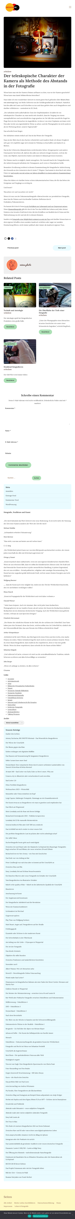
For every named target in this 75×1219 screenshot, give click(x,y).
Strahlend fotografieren (13, 367)
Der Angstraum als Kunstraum (16, 898)
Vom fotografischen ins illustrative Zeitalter (21, 880)
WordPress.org (11, 504)
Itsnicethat (12, 705)
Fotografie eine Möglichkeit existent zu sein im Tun (31, 219)
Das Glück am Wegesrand (15, 807)
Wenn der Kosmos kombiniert (16, 907)
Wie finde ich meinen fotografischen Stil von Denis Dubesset (28, 1126)
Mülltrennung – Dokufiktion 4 (16, 1002)
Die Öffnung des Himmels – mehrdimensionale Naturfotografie (28, 1153)
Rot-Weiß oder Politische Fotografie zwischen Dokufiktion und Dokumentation (35, 998)
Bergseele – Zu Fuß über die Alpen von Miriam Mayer (25, 1029)
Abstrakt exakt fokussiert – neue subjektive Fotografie (25, 1108)
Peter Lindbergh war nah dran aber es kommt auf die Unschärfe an (30, 862)
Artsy (9, 683)
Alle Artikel (8, 1203)
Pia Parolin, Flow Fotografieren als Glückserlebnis (24, 1091)
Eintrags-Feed (11, 496)
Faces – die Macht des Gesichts (17, 1077)
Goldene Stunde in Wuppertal (16, 989)
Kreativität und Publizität (15, 1104)
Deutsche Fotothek (15, 693)
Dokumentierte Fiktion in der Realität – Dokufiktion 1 (25, 1024)
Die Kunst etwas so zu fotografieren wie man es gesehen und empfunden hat (34, 803)
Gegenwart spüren (12, 916)
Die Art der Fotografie (14, 947)
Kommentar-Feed (12, 500)
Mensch (9, 1037)
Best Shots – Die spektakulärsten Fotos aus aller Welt (25, 1055)
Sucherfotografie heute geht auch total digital (22, 842)
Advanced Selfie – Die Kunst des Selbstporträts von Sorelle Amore (29, 1033)
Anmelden (9, 491)
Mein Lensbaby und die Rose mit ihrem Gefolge (23, 811)
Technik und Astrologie (13, 310)
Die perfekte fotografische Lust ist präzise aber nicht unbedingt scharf (31, 834)
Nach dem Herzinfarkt (14, 1015)
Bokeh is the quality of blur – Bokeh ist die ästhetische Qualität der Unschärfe (34, 885)
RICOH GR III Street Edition (16, 1164)
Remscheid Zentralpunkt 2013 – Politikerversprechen (25, 816)
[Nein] (73, 1215)
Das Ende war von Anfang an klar (17, 858)
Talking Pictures (14, 714)
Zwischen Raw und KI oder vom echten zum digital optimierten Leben (31, 1130)
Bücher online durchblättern (24, 1203)
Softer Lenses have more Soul (16, 760)
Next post (62, 248)
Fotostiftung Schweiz (15, 698)
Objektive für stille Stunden (16, 955)
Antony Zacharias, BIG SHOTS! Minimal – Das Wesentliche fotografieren (32, 738)
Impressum (8, 1206)
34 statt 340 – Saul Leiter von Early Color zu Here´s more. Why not (29, 772)
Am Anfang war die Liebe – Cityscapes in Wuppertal (24, 942)
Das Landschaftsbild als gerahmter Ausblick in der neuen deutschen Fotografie (34, 1144)
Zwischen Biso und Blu (14, 867)
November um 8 (11, 964)
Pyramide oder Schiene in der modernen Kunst (23, 933)
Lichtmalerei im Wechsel (15, 911)
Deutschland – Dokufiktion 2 (16, 1011)
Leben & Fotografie (21, 1206)
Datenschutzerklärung (46, 1203)
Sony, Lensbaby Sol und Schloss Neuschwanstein (23, 871)
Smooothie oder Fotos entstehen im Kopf (20, 794)
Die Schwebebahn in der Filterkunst (19, 938)
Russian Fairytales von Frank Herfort (19, 1177)
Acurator (11, 679)
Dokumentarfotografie (16, 695)
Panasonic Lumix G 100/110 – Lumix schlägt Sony (23, 1148)
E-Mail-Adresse (11, 442)
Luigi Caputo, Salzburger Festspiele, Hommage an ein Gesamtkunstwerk (32, 798)
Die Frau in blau (11, 1122)
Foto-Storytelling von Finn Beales (18, 1068)
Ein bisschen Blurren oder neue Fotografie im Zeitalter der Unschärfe (31, 876)
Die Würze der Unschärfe (15, 743)
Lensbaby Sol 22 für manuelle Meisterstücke (22, 820)
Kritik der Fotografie (15, 707)
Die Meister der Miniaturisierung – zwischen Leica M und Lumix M (30, 993)
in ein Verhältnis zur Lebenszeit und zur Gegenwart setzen (45, 206)
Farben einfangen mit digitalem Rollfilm (20, 752)
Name (8, 431)
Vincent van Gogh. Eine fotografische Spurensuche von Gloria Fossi (30, 1064)
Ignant (10, 700)
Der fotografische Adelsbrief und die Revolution (23, 902)
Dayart (10, 688)
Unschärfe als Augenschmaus (16, 1051)
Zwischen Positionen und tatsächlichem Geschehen (25, 960)
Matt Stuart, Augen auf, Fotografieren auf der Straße (25, 924)
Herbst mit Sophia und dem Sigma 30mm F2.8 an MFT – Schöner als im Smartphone (36, 1099)
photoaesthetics (13, 712)
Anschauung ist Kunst (14, 893)
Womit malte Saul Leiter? (15, 978)
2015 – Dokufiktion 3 (13, 1007)
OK (29, 1216)
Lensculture (12, 709)
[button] (5, 238)
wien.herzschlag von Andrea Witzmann (20, 1086)
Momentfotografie (14, 209)
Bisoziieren (10, 889)
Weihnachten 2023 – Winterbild (17, 789)
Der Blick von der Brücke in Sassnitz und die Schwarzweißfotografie (31, 1020)
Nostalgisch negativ (13, 1060)
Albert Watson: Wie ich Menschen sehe (20, 969)
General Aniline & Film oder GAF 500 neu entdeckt (24, 825)
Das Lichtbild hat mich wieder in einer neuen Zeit (24, 829)
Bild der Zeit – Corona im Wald (17, 1173)
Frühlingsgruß (11, 929)
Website (8, 453)
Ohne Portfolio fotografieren (16, 785)
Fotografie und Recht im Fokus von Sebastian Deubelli (25, 1046)
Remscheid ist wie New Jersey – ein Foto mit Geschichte (26, 854)
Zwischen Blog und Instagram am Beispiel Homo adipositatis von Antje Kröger (34, 1095)
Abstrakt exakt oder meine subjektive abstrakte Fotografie (27, 1113)
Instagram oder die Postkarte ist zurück (20, 1139)
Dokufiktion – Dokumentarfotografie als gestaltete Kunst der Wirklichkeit (32, 1042)
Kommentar (10, 408)
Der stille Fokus (11, 838)
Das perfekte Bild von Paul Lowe (17, 1082)
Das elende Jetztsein (13, 951)
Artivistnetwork (13, 681)
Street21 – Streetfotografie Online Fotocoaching (23, 973)
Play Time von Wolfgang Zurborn (17, 920)
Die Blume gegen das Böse (15, 747)
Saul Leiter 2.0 (11, 780)
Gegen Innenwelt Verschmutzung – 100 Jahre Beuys (24, 1073)
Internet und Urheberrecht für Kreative (22, 702)
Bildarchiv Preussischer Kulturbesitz (21, 686)
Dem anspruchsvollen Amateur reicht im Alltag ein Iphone (27, 1135)
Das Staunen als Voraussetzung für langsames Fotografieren (27, 756)
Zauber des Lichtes (13, 734)
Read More (10, 327)
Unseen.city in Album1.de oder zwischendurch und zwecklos (28, 776)
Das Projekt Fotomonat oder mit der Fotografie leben (25, 1168)
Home (58, 1203)
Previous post (13, 248)
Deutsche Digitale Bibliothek (18, 691)
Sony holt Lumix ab (12, 1117)
